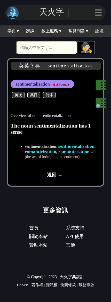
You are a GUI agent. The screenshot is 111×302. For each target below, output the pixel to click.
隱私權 (52, 285)
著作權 (37, 285)
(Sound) (63, 84)
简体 (49, 95)
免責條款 (68, 285)
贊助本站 (38, 245)
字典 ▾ (13, 31)
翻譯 (30, 31)
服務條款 (86, 285)
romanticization (40, 151)
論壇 (99, 31)
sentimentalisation (76, 146)
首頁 (33, 227)
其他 (70, 245)
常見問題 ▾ (78, 31)
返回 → (54, 174)
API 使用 (75, 236)
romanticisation (74, 151)
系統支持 (75, 227)
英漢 (18, 95)
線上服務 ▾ (51, 31)
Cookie (23, 285)
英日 (33, 95)
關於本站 (38, 236)
